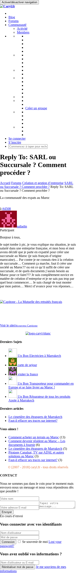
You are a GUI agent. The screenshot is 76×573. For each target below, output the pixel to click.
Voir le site (19, 325)
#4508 (6, 208)
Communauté (17, 25)
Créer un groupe (36, 108)
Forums (13, 21)
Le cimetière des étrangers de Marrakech (35, 448)
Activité (22, 28)
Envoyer (7, 512)
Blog (11, 17)
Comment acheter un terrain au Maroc (33, 437)
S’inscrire (14, 142)
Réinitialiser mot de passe (17, 567)
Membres (23, 32)
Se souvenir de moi (35, 542)
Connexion (8, 542)
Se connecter (17, 138)
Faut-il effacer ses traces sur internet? (32, 460)
